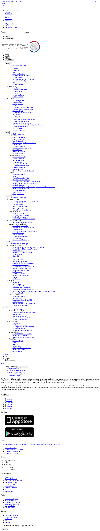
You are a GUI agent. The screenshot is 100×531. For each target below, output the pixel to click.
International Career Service (21, 270)
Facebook (9, 403)
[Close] (1, 7)
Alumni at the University (20, 126)
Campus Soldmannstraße (12, 451)
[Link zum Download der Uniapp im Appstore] (19, 425)
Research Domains (18, 203)
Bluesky (9, 408)
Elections (15, 93)
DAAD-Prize (16, 279)
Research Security (18, 233)
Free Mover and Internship (20, 265)
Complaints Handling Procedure (22, 123)
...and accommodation (19, 316)
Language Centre (17, 104)
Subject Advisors (17, 176)
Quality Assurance (18, 194)
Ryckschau (15, 68)
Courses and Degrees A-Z (20, 137)
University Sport (17, 111)
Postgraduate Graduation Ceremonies (23, 219)
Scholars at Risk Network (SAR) (22, 252)
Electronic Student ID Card (20, 166)
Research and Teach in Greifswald (23, 266)
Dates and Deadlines (18, 151)
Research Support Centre (20, 226)
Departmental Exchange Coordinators (24, 303)
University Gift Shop (18, 328)
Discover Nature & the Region (21, 318)
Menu (7, 55)
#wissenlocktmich (18, 351)
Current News (16, 70)
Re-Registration (17, 162)
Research (8, 196)
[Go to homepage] (20, 52)
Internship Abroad (18, 286)
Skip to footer (18, 1)
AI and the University (19, 81)
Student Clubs (16, 346)
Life (6, 307)
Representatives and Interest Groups (23, 119)
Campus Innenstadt (11, 448)
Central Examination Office (20, 178)
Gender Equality (17, 97)
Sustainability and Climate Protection (23, 79)
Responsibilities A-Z (18, 116)
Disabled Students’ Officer (20, 188)
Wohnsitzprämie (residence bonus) (23, 337)
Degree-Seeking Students (20, 261)
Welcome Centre (17, 298)
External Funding (17, 229)
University (8, 63)
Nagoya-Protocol (17, 234)
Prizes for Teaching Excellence (18, 374)
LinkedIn (9, 401)
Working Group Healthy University (23, 327)
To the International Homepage (18, 244)
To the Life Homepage (16, 309)
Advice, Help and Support (20, 121)
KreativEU (15, 256)
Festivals (15, 344)
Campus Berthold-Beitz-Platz (14, 449)
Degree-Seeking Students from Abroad (24, 143)
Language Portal (17, 293)
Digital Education (14, 368)
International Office (18, 174)
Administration (17, 91)
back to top (5, 529)
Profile (14, 72)
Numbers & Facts (17, 84)
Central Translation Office (20, 305)
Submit (27, 32)
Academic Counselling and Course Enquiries (26, 181)
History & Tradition (18, 74)
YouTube (9, 404)
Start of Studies (17, 150)
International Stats (18, 251)
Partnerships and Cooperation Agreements (25, 249)
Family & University (18, 185)
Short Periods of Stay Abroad (21, 288)
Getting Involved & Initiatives (21, 348)
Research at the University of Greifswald (25, 201)
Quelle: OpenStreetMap (91, 2)
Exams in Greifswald (18, 157)
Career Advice (16, 192)
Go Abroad (15, 282)
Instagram (9, 399)
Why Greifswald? (17, 141)
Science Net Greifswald (19, 206)
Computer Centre (17, 102)
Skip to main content (7, 1)
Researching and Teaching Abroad (23, 289)
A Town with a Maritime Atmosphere (24, 312)
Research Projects (17, 205)
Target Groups (9, 59)
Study (7, 132)
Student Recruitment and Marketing (23, 183)
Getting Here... (17, 144)
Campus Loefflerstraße (12, 453)
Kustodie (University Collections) (22, 107)
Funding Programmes (19, 217)
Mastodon (9, 406)
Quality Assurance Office (16, 372)
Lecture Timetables (18, 158)
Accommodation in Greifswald (22, 148)
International (8, 242)
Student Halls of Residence (20, 335)
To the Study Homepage (16, 134)
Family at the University (19, 325)
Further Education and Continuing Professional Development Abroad (33, 291)
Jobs (13, 82)
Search (3, 32)
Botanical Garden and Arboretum (22, 109)
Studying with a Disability (20, 164)
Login (2, 5)
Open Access (16, 238)
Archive (14, 105)
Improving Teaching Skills (17, 370)
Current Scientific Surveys (20, 240)
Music (14, 342)
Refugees (15, 277)
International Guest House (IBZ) (22, 300)
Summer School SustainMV (21, 275)
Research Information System (21, 210)
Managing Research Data (20, 236)
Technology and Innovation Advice (23, 222)
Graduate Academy (18, 213)
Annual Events (17, 77)
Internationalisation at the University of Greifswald (28, 247)
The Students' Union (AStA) (21, 190)
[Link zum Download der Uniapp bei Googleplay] (19, 437)
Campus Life (16, 323)
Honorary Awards (18, 128)
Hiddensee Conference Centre (21, 112)
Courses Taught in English (20, 139)
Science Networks (18, 208)
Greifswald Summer (18, 273)
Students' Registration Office (21, 180)
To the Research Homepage (17, 197)
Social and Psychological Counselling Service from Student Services (33, 187)
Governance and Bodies (19, 90)
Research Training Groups (20, 215)
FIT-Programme (17, 254)
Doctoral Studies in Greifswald (22, 268)
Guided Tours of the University (22, 330)
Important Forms (17, 153)
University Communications (21, 75)
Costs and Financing (18, 146)
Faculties (15, 88)
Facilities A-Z (16, 114)
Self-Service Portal (18, 160)
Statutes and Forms (18, 95)
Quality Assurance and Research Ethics (24, 231)
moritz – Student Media (19, 349)
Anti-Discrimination (18, 130)
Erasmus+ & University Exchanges (23, 263)
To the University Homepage (17, 65)
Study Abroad (16, 284)
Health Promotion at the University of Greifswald (27, 125)
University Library (18, 100)
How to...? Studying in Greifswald (23, 171)
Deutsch (3, 3)
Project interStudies (15, 376)
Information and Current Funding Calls (24, 227)
